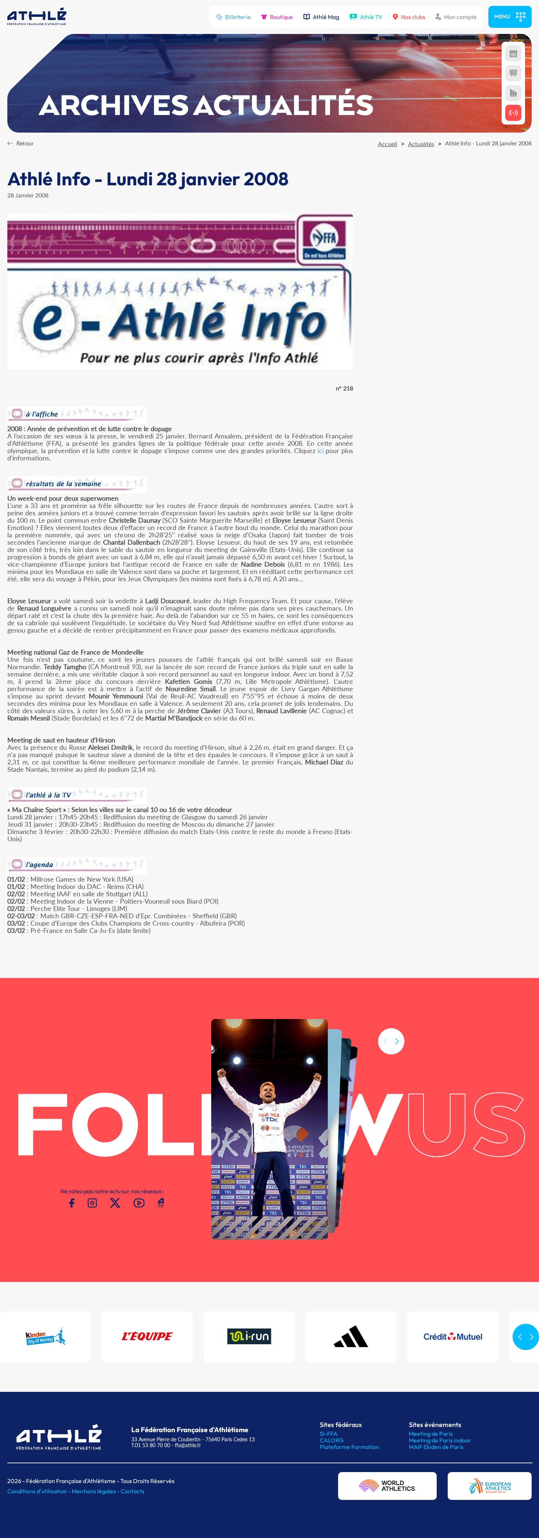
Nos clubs (413, 17)
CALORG (332, 1440)
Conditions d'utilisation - (39, 1491)
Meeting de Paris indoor (440, 1440)
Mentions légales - (96, 1491)
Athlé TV (371, 17)
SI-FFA (328, 1433)
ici (321, 450)
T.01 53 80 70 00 (150, 1445)
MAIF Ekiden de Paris (436, 1446)
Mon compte (460, 17)
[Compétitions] (513, 53)
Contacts (132, 1491)
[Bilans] (513, 93)
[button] (397, 1041)
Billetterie (238, 17)
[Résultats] (513, 73)
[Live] (513, 113)
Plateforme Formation (349, 1446)
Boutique (281, 17)
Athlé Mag (326, 17)
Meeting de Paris (431, 1433)
